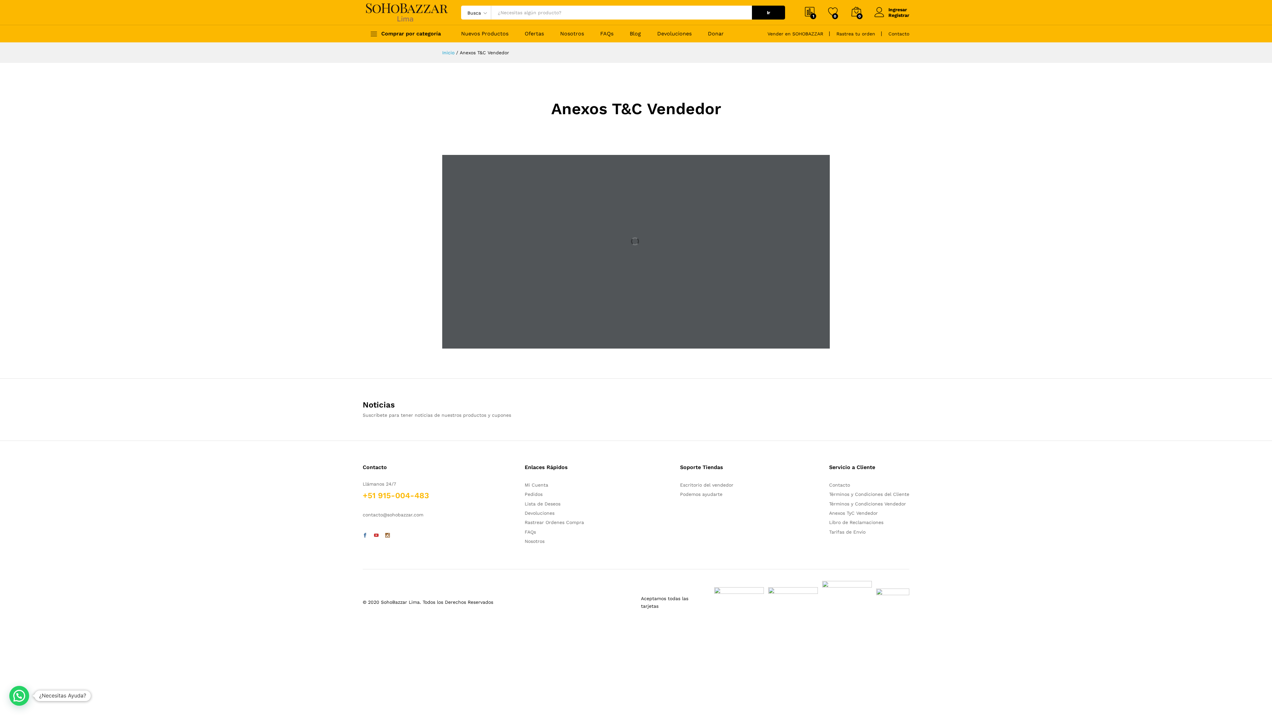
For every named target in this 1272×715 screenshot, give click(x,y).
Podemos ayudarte (701, 494)
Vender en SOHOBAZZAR (795, 33)
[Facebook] (365, 535)
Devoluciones (674, 33)
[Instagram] (387, 535)
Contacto (898, 33)
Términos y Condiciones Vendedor (867, 503)
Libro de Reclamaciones (856, 522)
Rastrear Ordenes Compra (554, 522)
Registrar (898, 15)
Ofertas (534, 33)
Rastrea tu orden (855, 33)
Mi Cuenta (536, 485)
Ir (768, 12)
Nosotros (572, 33)
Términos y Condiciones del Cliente (869, 494)
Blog (635, 33)
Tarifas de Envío (847, 532)
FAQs (606, 33)
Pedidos (534, 494)
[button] (19, 696)
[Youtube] (376, 535)
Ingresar (897, 9)
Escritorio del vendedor (706, 485)
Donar (716, 33)
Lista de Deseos (542, 503)
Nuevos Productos (484, 33)
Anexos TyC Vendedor (853, 513)
